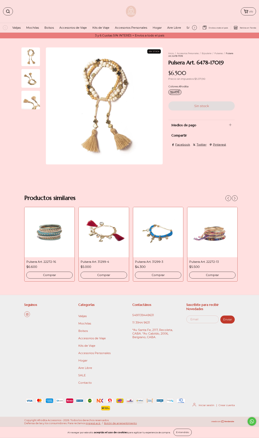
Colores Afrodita (178, 86)
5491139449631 (143, 315)
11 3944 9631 (141, 322)
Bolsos (49, 27)
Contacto (85, 382)
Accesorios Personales (131, 27)
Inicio (171, 53)
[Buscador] (8, 11)
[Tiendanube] (223, 421)
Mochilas (32, 27)
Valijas (16, 27)
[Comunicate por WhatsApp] (252, 421)
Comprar (103, 275)
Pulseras (218, 53)
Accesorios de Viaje (73, 27)
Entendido (182, 432)
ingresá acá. (93, 423)
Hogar (157, 27)
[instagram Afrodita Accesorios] (27, 314)
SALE (82, 375)
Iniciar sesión (206, 405)
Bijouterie (206, 53)
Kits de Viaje (100, 27)
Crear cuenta (226, 405)
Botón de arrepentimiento (120, 423)
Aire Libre (174, 27)
